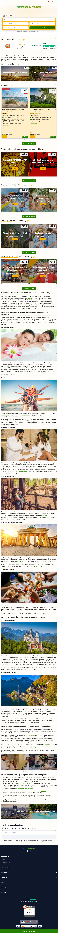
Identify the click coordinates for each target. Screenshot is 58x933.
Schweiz (28, 708)
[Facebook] (31, 851)
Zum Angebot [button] (14, 204)
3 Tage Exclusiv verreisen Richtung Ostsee (13, 109)
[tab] (26, 82)
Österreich (9, 708)
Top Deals (43, 791)
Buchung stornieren (6, 862)
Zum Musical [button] (15, 168)
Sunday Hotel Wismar (6, 111)
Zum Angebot (24, 136)
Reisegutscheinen (7, 796)
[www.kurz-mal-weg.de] (6, 1)
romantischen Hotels (33, 747)
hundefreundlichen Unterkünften (16, 752)
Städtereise (18, 561)
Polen (20, 708)
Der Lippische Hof (33, 111)
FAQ (3, 865)
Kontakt (3, 859)
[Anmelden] (52, 1)
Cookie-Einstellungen (7, 867)
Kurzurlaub (30, 298)
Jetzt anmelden (29, 837)
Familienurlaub (26, 415)
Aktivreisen (44, 515)
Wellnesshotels (31, 735)
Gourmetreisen (42, 613)
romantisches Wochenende (40, 463)
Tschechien (15, 708)
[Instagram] (27, 851)
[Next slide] (56, 39)
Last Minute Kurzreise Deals (25, 788)
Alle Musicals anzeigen (29, 180)
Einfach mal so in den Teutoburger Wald (40, 109)
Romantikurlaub (23, 471)
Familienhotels (5, 415)
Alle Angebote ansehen (29, 216)
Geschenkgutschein (43, 796)
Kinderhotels (48, 744)
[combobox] (29, 19)
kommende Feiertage (22, 783)
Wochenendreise (37, 566)
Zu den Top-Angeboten (29, 143)
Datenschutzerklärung (48, 841)
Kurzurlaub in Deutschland (17, 656)
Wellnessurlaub (5, 368)
